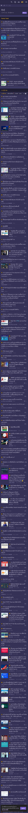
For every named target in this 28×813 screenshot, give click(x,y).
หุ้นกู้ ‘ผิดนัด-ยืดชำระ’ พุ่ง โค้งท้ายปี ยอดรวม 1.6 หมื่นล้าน (17, 486)
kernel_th (3, 78)
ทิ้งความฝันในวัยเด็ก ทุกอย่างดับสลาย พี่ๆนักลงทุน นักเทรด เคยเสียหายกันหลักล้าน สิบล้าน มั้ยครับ (14, 150)
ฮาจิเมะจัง (3, 788)
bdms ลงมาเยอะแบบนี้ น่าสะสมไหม (12, 399)
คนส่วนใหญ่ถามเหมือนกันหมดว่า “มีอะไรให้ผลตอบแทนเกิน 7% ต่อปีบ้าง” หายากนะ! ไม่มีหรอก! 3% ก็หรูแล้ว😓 (17, 478)
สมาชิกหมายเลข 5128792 (6, 25)
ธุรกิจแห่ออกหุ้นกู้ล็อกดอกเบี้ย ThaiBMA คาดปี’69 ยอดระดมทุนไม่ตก (18, 442)
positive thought (5, 137)
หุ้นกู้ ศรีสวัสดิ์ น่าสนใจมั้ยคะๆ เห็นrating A (14, 415)
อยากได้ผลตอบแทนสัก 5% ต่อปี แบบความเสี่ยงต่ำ (13, 551)
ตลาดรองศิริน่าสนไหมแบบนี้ (18, 792)
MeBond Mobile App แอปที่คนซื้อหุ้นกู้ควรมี (17, 585)
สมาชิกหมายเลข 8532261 (6, 359)
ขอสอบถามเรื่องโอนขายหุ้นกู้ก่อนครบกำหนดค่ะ (12, 162)
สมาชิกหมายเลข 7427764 (6, 58)
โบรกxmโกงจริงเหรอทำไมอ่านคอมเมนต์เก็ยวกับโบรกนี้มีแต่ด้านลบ (13, 56)
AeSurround (11, 701)
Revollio (10, 724)
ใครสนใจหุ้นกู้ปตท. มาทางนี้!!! (17, 722)
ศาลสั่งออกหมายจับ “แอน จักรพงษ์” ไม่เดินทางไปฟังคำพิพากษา (16, 524)
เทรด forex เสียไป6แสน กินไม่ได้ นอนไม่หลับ (13, 62)
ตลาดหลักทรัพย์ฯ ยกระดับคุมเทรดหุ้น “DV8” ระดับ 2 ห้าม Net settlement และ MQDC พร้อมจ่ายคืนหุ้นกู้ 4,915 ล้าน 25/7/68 (17, 745)
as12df (10, 130)
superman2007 (10, 85)
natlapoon (3, 594)
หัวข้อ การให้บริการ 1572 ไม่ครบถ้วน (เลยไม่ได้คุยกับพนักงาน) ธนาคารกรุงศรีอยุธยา (13, 315)
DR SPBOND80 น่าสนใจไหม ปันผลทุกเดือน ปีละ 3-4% (13, 356)
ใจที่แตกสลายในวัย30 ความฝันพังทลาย (13, 157)
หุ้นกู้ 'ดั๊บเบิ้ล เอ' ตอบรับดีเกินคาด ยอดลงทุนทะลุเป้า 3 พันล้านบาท (18, 675)
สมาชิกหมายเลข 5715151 (6, 185)
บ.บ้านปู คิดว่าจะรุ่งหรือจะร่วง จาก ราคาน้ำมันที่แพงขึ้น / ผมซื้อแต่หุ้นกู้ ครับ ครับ (12, 393)
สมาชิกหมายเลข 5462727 (12, 670)
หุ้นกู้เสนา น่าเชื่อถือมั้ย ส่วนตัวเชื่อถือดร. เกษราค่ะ (14, 463)
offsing (3, 317)
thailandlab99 (4, 191)
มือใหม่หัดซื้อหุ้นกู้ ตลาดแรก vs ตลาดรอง (14, 259)
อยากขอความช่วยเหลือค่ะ (10, 48)
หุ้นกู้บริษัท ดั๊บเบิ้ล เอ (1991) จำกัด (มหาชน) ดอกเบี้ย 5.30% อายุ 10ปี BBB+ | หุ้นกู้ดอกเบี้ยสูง (14, 189)
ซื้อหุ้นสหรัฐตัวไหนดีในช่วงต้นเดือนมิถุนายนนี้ (14, 220)
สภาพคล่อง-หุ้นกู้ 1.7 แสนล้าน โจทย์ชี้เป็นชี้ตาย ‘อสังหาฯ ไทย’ (18, 169)
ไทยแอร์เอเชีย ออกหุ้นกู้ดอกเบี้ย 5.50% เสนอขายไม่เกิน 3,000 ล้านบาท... (17, 667)
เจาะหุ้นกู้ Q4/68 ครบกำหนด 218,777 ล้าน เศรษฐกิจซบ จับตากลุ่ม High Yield (17, 564)
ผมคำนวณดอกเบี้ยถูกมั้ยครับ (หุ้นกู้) (17, 698)
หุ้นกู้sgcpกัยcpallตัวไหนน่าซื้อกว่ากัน (13, 812)
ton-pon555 (3, 630)
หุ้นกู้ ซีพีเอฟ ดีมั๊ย (15, 427)
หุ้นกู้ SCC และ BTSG (8, 579)
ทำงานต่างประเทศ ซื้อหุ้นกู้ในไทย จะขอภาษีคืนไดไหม (14, 42)
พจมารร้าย (3, 241)
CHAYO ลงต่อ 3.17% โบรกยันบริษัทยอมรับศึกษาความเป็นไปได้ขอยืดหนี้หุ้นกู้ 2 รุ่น (13, 762)
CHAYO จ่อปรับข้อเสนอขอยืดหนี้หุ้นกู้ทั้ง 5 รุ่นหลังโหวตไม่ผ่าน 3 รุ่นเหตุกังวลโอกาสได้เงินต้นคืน (14, 641)
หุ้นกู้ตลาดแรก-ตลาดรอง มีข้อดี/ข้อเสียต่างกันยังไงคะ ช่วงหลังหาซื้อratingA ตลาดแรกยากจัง (14, 141)
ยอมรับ (23, 808)
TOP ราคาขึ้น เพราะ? (9, 457)
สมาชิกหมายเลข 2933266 (12, 620)
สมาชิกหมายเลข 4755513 (6, 412)
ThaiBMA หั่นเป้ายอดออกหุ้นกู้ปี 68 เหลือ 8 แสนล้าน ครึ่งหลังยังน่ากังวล (18, 770)
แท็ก (4, 5)
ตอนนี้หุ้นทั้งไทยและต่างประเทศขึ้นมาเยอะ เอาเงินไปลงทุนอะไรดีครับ (13, 23)
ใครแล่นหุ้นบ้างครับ (8, 597)
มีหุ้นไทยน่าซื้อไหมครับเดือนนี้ (11, 206)
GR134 (2, 348)
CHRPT (2, 603)
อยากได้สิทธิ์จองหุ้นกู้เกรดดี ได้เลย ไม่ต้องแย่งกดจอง (13, 421)
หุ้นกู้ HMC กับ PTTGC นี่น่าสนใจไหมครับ (14, 624)
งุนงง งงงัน (3, 625)
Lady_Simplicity (12, 437)
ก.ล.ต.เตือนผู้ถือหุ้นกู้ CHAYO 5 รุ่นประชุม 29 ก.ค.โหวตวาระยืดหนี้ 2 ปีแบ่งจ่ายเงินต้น (13, 683)
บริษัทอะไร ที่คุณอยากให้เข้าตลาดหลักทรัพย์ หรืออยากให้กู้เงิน (10, 493)
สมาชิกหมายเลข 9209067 (6, 104)
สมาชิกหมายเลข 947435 (6, 389)
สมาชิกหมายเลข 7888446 (5, 45)
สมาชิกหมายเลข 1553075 (6, 352)
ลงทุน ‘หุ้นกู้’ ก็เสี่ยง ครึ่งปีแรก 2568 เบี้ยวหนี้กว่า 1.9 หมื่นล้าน (17, 737)
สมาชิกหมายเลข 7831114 (6, 228)
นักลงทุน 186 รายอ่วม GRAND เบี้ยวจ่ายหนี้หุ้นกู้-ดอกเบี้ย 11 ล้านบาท (16, 266)
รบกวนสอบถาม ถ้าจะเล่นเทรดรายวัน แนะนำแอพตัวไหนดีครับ (13, 273)
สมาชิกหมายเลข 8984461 (12, 662)
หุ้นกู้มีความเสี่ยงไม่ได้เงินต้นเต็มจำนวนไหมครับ (13, 532)
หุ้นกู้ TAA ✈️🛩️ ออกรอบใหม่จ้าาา (17, 321)
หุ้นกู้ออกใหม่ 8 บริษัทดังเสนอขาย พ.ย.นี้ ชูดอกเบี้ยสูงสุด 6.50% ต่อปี (13, 538)
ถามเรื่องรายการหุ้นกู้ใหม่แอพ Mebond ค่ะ (16, 469)
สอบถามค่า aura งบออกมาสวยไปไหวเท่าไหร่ (13, 405)
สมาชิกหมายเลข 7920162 (12, 528)
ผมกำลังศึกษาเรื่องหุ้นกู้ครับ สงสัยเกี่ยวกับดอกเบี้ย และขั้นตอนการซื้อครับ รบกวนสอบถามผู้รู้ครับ (17, 706)
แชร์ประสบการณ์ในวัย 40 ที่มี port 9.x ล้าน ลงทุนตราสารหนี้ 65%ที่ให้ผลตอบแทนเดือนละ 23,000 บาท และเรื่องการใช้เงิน (13, 344)
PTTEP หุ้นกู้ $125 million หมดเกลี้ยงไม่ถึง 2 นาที (14, 288)
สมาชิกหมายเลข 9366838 (6, 65)
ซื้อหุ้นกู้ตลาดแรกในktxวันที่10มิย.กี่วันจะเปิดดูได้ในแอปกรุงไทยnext (14, 182)
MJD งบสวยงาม (7, 628)
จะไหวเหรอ (3, 32)
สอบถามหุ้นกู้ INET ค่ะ (9, 239)
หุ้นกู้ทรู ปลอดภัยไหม (8, 557)
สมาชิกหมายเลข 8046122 (6, 52)
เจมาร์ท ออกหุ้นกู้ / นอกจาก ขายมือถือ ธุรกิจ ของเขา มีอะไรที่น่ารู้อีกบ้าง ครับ (12, 387)
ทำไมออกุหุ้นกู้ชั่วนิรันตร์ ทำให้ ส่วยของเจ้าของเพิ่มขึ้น (12, 607)
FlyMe (8, 38)
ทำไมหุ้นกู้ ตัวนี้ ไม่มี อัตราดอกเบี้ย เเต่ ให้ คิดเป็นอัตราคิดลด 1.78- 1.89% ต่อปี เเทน (14, 715)
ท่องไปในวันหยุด (12, 256)
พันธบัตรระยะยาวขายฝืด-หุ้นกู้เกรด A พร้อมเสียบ (17, 634)
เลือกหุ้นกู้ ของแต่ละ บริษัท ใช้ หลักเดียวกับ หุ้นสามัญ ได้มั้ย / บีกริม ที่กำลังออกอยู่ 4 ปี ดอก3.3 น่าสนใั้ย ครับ (13, 800)
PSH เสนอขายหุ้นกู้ (8, 351)
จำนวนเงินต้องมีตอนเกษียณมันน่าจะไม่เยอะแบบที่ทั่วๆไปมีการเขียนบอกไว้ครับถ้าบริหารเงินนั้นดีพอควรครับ (14, 30)
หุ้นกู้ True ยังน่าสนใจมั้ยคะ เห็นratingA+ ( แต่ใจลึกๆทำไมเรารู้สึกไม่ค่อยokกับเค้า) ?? (13, 134)
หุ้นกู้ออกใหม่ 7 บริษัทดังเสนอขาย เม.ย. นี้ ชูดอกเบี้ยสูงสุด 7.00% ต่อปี (17, 364)
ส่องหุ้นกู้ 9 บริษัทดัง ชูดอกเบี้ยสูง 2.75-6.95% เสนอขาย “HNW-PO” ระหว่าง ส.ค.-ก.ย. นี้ (18, 109)
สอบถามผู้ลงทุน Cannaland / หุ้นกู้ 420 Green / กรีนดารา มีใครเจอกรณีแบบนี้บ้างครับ (14, 372)
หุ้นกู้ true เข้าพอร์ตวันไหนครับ (17, 545)
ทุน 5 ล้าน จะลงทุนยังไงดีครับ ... (11, 75)
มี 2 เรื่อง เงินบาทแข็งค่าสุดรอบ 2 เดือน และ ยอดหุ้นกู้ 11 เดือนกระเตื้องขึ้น (17, 500)
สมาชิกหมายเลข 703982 (6, 581)
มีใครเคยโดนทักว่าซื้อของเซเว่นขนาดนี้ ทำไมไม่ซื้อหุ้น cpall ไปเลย (12, 303)
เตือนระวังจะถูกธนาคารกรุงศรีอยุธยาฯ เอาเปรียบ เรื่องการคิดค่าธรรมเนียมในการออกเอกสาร (13, 515)
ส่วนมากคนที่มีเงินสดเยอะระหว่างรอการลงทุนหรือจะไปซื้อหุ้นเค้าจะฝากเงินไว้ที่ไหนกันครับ (13, 281)
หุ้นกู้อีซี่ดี (5, 226)
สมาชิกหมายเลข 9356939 (6, 208)
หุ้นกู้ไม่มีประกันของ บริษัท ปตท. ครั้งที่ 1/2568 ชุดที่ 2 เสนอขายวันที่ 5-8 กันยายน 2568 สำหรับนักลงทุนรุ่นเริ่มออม (17, 616)
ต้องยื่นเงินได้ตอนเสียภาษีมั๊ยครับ (11, 411)
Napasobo (3, 424)
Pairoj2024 (3, 519)
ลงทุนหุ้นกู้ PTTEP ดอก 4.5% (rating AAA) (16, 36)
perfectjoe (3, 782)
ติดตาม (24, 12)
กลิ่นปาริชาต (3, 165)
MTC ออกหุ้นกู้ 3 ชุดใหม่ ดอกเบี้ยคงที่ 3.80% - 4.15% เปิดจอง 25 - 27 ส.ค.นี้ (17, 690)
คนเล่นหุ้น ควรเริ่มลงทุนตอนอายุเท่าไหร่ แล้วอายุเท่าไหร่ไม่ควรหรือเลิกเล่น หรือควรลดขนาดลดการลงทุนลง (13, 213)
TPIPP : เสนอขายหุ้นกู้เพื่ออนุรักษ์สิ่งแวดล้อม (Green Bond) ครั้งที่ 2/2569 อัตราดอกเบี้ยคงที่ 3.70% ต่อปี (17, 119)
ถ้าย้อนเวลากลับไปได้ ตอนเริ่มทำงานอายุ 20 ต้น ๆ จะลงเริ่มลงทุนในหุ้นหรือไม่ (14, 102)
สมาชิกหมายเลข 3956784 (6, 401)
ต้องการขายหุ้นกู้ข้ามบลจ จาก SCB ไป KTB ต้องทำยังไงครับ (13, 786)
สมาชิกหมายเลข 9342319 (13, 324)
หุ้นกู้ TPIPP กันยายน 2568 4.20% (12, 602)
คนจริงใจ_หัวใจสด (5, 374)
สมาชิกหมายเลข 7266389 (6, 306)
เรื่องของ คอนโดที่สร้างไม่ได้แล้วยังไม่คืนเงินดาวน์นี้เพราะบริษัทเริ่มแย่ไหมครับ (17, 650)
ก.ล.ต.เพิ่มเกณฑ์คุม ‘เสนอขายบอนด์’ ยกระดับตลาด (14, 508)
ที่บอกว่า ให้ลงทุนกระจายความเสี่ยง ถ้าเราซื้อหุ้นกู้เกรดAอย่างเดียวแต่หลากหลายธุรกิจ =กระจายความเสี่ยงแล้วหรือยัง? (13, 296)
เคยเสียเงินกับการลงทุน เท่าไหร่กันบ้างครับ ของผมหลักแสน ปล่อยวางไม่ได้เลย (13, 176)
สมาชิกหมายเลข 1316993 (6, 261)
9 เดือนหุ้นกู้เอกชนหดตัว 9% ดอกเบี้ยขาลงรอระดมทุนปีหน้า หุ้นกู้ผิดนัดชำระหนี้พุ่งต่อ (17, 572)
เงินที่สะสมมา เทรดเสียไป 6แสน (11, 68)
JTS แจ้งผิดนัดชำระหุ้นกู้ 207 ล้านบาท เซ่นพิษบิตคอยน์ (17, 127)
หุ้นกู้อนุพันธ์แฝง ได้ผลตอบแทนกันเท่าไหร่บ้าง (13, 591)
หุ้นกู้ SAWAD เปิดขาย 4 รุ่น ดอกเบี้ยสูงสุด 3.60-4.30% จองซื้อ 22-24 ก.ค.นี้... (18, 755)
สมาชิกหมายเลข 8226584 (6, 534)
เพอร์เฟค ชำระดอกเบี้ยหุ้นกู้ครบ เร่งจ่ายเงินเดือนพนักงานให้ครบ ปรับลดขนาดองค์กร (17, 252)
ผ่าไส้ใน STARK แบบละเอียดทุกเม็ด (17, 434)
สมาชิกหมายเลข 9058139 (6, 599)
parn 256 (11, 113)
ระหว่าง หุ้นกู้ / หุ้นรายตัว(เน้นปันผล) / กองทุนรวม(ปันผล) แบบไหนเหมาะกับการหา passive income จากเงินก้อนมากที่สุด (13, 778)
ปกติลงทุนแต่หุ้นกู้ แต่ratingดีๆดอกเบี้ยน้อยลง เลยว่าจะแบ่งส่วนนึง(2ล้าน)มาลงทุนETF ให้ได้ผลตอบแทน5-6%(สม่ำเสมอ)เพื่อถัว (14, 450)
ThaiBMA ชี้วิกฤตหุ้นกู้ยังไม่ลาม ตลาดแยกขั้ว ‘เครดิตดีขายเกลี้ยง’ (17, 232)
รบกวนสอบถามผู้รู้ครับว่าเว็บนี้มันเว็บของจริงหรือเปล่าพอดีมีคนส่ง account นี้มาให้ (17, 658)
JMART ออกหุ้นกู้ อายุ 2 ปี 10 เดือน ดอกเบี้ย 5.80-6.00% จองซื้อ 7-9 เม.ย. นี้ (18, 379)
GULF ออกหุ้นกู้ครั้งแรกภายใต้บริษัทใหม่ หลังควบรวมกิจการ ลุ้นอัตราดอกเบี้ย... (18, 729)
